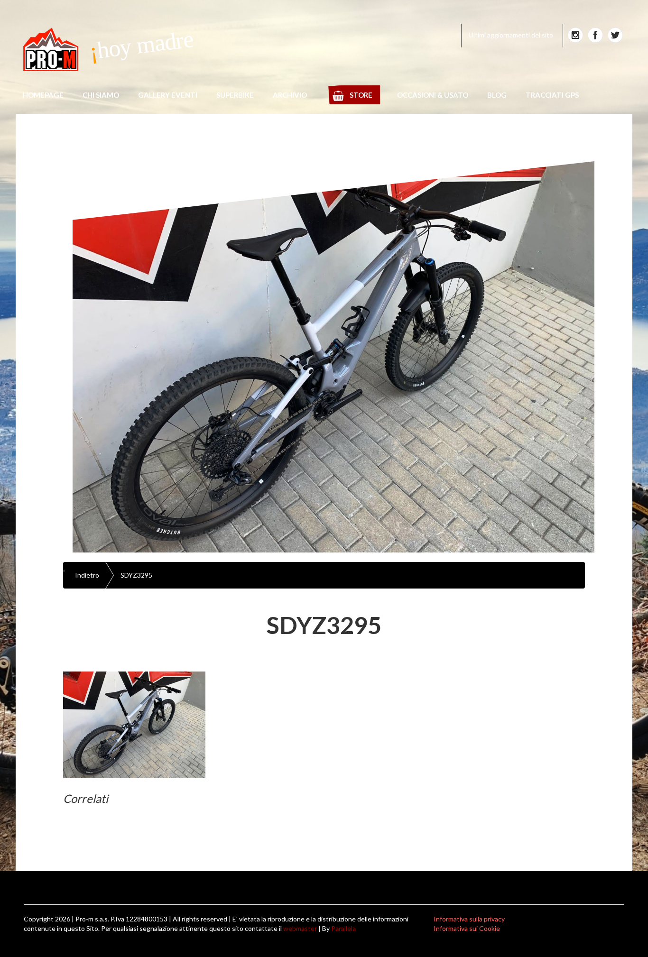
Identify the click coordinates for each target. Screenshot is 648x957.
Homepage (43, 95)
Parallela (343, 928)
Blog (497, 95)
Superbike (235, 95)
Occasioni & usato (432, 95)
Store (361, 95)
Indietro (87, 575)
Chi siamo (101, 95)
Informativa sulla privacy (469, 919)
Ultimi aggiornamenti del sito (511, 35)
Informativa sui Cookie (467, 928)
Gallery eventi (167, 95)
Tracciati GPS (552, 95)
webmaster (300, 928)
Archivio (290, 95)
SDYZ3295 (136, 575)
